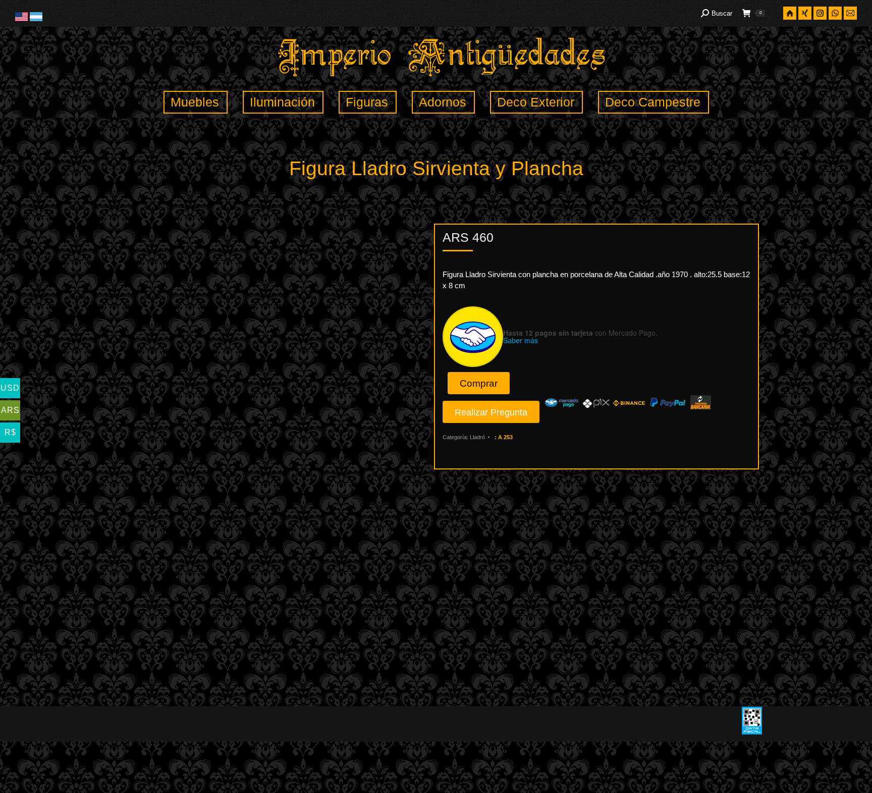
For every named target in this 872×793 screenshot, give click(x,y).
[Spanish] (36, 19)
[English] (22, 19)
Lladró (477, 437)
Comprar (479, 383)
